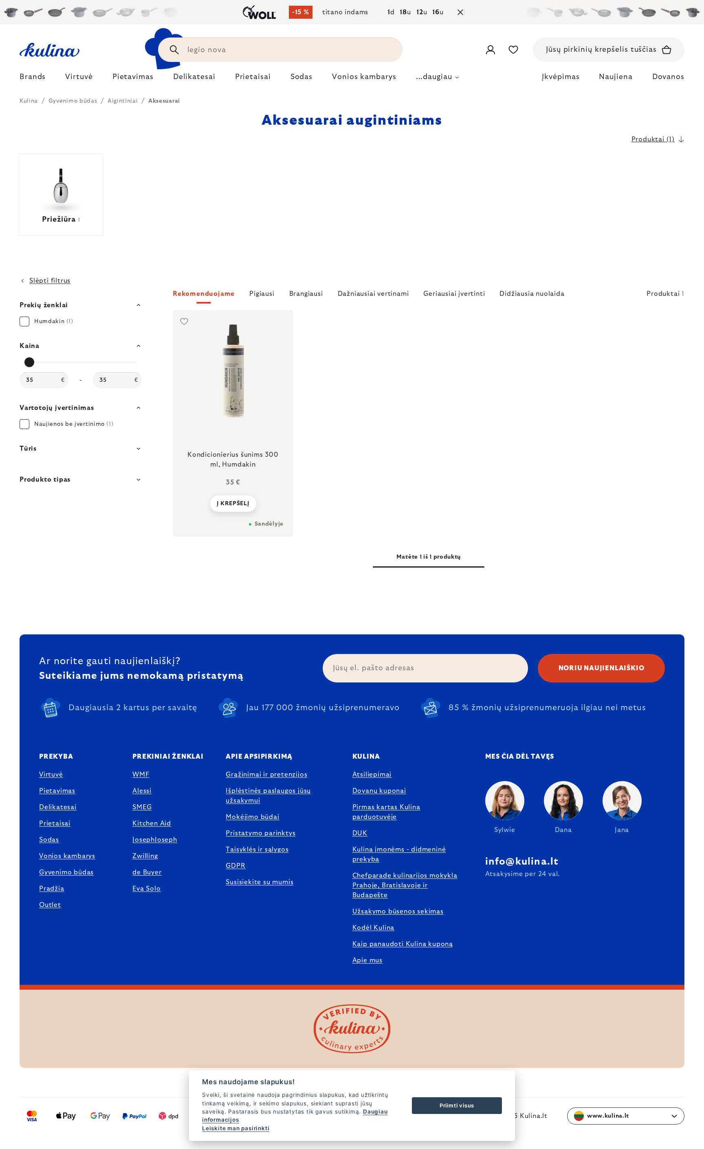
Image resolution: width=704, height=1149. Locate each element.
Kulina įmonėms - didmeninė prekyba (399, 854)
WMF (140, 774)
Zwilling (145, 856)
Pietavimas (57, 791)
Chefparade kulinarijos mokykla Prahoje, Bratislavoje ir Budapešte (405, 885)
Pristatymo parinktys (260, 833)
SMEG (142, 807)
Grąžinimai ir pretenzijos (266, 774)
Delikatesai (58, 807)
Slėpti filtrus (49, 280)
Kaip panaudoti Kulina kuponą (402, 944)
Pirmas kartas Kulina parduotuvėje (386, 812)
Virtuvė (51, 774)
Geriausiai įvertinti (454, 294)
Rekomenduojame (204, 294)
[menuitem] (33, 79)
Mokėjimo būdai (252, 817)
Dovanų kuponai (379, 791)
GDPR (235, 866)
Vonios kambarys (67, 856)
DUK (359, 833)
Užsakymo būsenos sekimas (398, 911)
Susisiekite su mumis (259, 882)
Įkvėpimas (560, 77)
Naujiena (615, 77)
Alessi (142, 791)
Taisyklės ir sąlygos (257, 849)
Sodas (49, 839)
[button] (428, 296)
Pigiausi (261, 294)
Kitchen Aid (151, 823)
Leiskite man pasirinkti (235, 1128)
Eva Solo (146, 888)
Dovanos (668, 77)
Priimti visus (457, 1105)
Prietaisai (54, 823)
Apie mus (367, 960)
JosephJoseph (154, 839)
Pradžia (51, 888)
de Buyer (146, 872)
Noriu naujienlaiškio (602, 668)
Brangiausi (306, 294)
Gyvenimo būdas (66, 872)
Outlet (50, 905)
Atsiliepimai (372, 774)
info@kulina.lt (522, 862)
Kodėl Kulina (373, 927)
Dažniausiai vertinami (373, 294)
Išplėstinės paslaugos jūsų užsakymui (268, 796)
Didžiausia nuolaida (531, 294)
